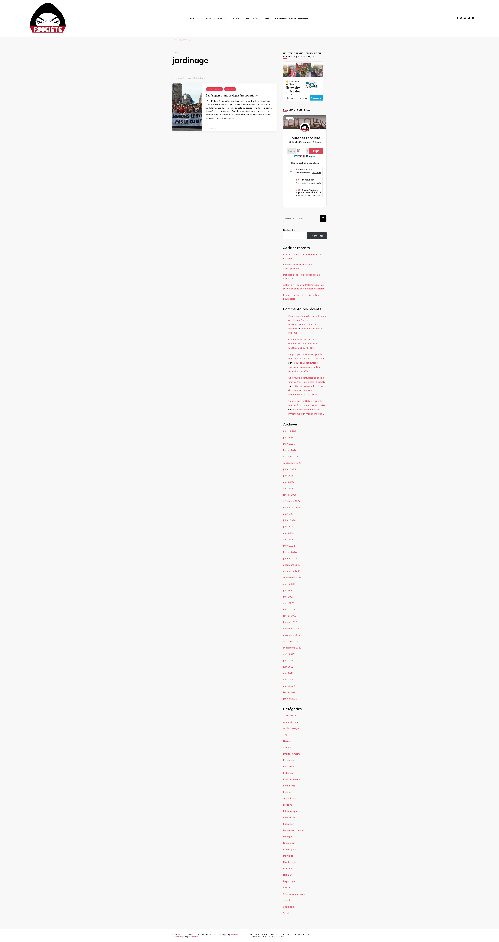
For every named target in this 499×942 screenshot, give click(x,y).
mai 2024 (288, 532)
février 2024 (290, 552)
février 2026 (290, 450)
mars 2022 (289, 685)
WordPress (195, 936)
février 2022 (290, 692)
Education (288, 766)
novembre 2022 (292, 634)
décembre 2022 (291, 628)
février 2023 (290, 615)
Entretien (288, 772)
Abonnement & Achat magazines (292, 18)
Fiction (287, 792)
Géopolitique (290, 798)
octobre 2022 (290, 641)
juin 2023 (288, 590)
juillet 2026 (289, 431)
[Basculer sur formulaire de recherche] (457, 18)
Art (285, 734)
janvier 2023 (290, 622)
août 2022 (289, 654)
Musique (288, 836)
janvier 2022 (290, 698)
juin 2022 (288, 666)
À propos (194, 18)
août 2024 (289, 513)
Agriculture (289, 715)
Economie (288, 760)
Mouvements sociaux (294, 830)
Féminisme (289, 785)
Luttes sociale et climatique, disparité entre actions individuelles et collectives (306, 390)
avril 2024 (288, 539)
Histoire (287, 804)
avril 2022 (288, 679)
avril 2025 (288, 488)
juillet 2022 (289, 660)
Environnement (214, 89)
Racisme (288, 868)
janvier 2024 (290, 558)
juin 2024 (288, 526)
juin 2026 (288, 437)
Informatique (290, 811)
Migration (288, 823)
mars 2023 (289, 609)
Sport (286, 913)
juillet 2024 (289, 520)
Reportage (289, 881)
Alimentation (290, 721)
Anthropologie (291, 728)
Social (286, 900)
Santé (286, 887)
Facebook (221, 18)
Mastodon (252, 18)
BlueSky (236, 18)
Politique (230, 89)
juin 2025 (288, 475)
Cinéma (287, 747)
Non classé (289, 842)
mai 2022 (288, 673)
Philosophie (289, 849)
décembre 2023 (291, 564)
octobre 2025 (290, 456)
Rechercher (289, 230)
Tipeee (266, 18)
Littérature (289, 817)
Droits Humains (291, 753)
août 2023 (289, 583)
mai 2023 (288, 596)
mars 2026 (289, 443)
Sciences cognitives (294, 893)
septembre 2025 (292, 462)
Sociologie (288, 906)
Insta (208, 18)
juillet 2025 (289, 469)
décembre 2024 (291, 501)
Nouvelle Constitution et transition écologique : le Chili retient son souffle (304, 367)
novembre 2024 (292, 507)
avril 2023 (288, 603)
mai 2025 (288, 481)
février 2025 (290, 494)
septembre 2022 (292, 647)
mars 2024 (289, 545)
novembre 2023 (292, 571)
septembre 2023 (292, 577)
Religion (287, 874)
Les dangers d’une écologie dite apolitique (232, 95)
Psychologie (289, 862)
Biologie (287, 741)
